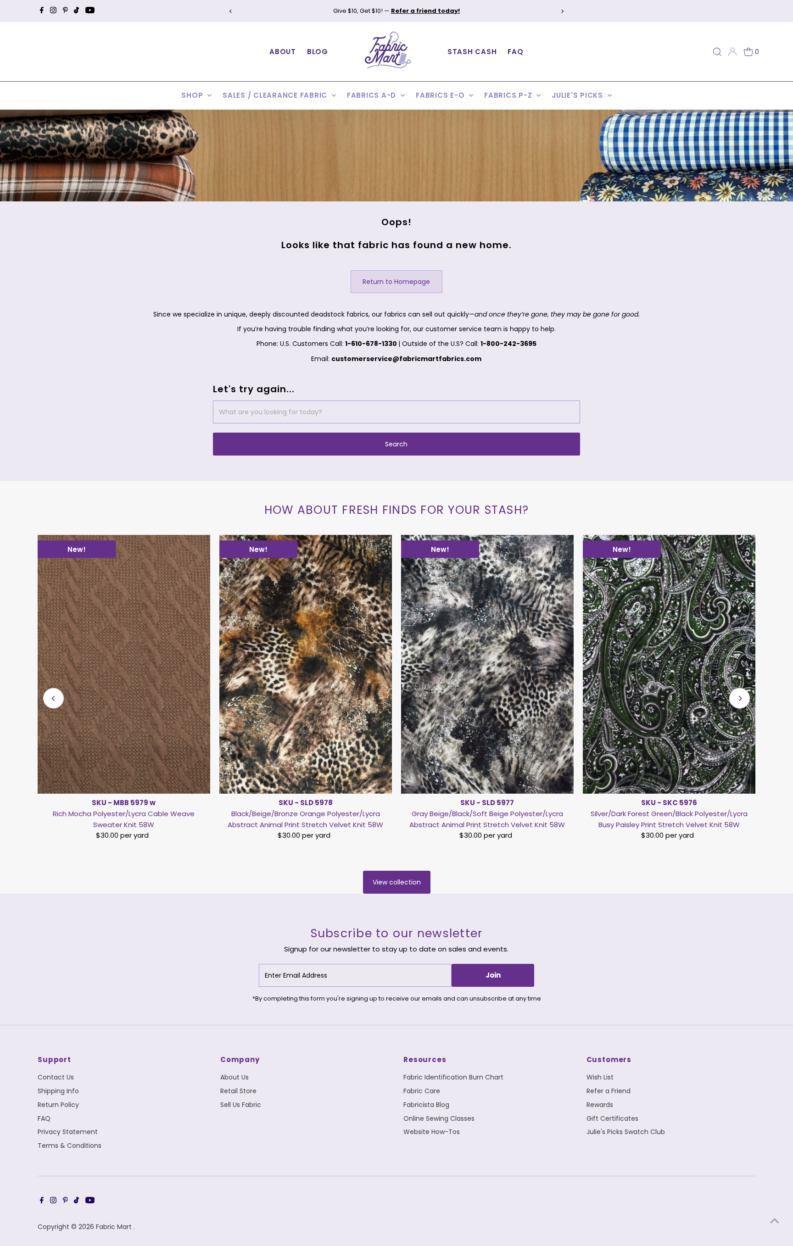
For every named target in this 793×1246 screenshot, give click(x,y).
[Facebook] (42, 11)
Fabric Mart (115, 1226)
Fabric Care (421, 1091)
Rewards (599, 1104)
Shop (193, 95)
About (282, 51)
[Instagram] (53, 11)
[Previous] (230, 11)
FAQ (515, 51)
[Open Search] (717, 52)
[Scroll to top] (774, 1221)
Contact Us (56, 1077)
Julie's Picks (578, 95)
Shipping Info (58, 1091)
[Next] (562, 11)
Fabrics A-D (372, 95)
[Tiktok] (76, 11)
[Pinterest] (65, 11)
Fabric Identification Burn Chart (453, 1077)
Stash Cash (472, 51)
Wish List (600, 1077)
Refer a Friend (608, 1091)
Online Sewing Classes (439, 1118)
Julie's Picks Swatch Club (625, 1131)
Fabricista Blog (426, 1104)
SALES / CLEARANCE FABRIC (276, 95)
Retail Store (238, 1091)
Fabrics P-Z (509, 95)
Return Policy (58, 1104)
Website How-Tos (431, 1131)
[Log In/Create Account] (732, 52)
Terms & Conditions (69, 1145)
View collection (397, 882)
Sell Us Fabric (240, 1104)
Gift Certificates (612, 1118)
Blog (317, 51)
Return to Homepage (396, 281)
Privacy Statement (68, 1131)
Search (396, 444)
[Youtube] (90, 11)
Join (493, 975)
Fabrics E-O (441, 95)
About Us (234, 1077)
